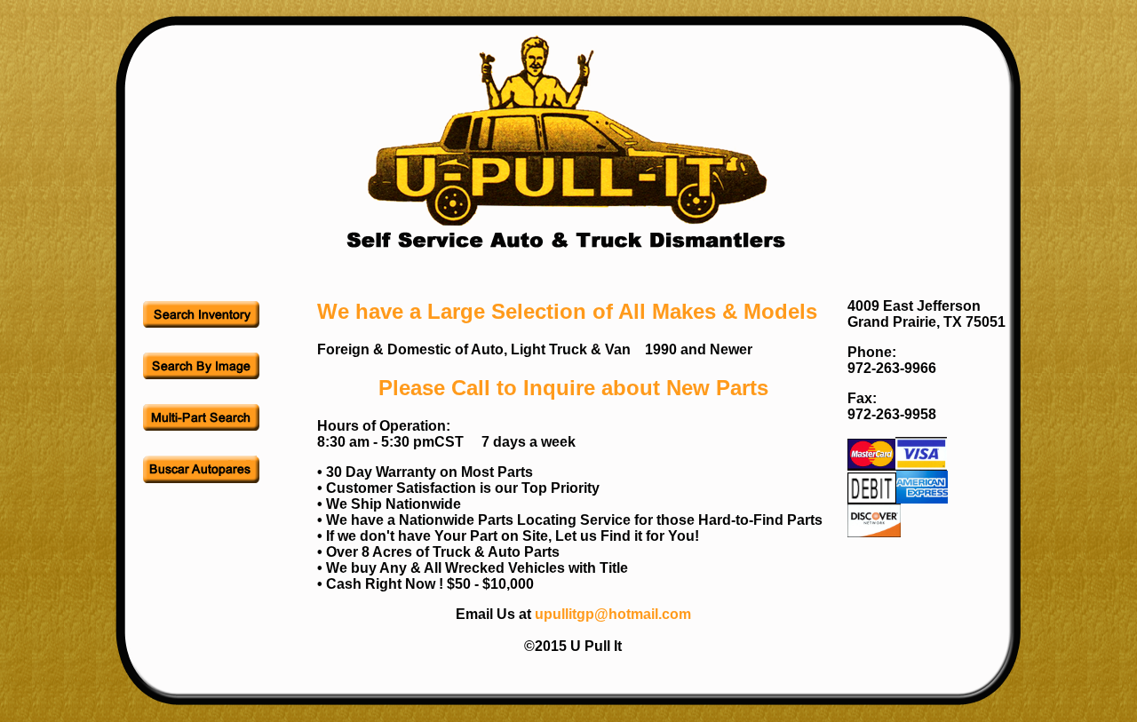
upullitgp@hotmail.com (613, 614)
